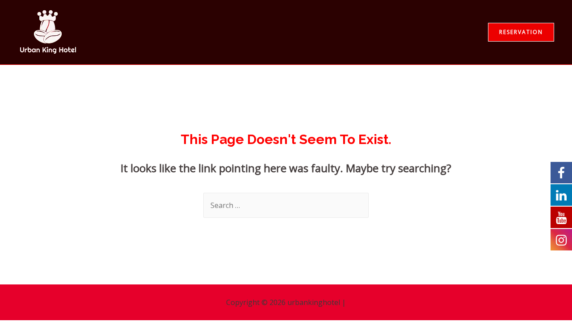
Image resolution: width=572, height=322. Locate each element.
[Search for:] (286, 205)
